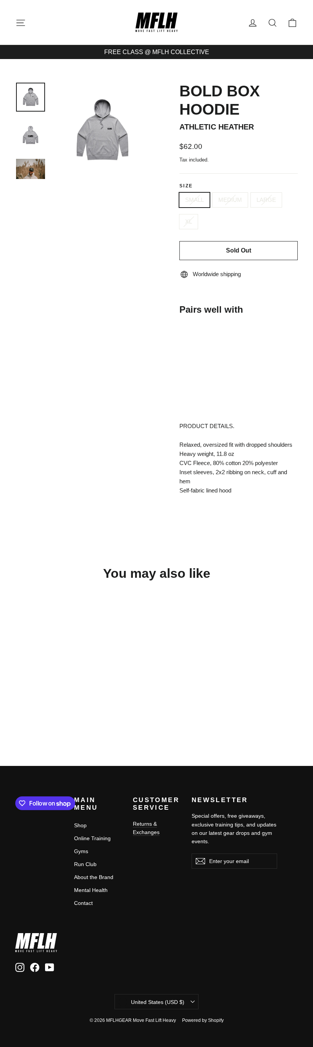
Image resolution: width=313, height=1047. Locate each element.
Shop (80, 825)
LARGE (266, 200)
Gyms (81, 851)
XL (188, 221)
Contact (83, 903)
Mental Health (91, 890)
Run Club (85, 864)
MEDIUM (230, 200)
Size (186, 186)
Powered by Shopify (203, 1020)
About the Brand (93, 877)
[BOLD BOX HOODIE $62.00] (194, 346)
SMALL (194, 200)
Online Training (92, 838)
